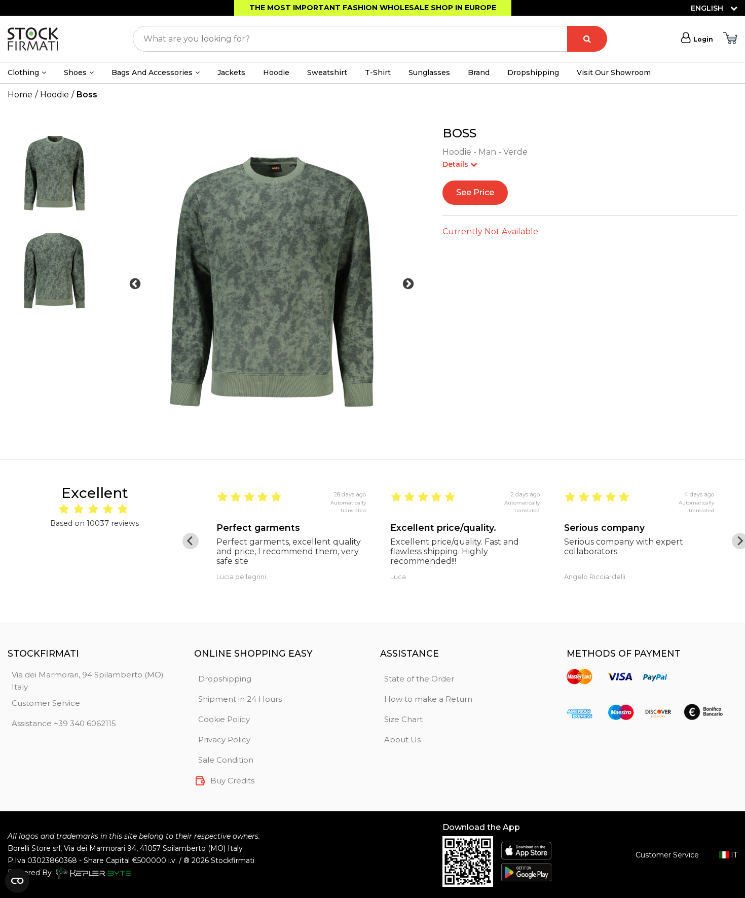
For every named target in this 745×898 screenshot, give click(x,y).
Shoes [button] (75, 72)
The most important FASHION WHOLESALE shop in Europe (372, 7)
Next (408, 283)
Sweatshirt (327, 72)
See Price (475, 192)
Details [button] (456, 164)
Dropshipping (533, 72)
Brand (479, 72)
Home (20, 94)
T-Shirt (378, 72)
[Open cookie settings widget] (17, 881)
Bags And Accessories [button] (152, 72)
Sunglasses (429, 72)
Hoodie (276, 72)
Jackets (231, 72)
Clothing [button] (23, 72)
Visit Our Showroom (614, 72)
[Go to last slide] (190, 541)
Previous (135, 283)
